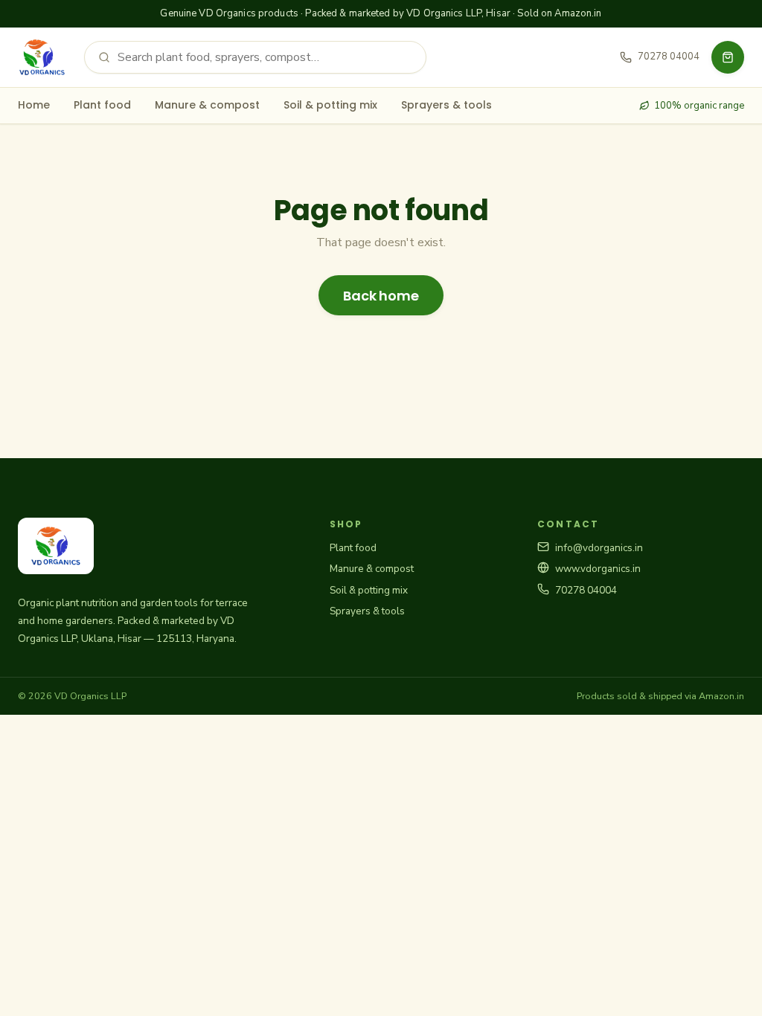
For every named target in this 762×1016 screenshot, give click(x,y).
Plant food (102, 104)
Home (34, 104)
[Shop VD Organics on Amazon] (727, 57)
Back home (380, 295)
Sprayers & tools (446, 104)
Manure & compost (207, 104)
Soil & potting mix (330, 104)
